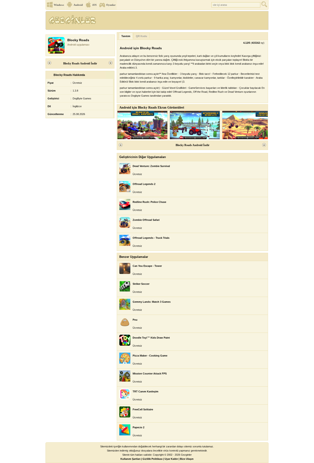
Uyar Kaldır (171, 458)
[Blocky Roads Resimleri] (142, 125)
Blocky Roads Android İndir (80, 63)
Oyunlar (111, 4)
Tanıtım (125, 36)
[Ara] (264, 5)
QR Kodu (141, 36)
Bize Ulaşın (187, 458)
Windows (59, 4)
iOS (94, 4)
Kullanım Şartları (130, 458)
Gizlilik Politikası (153, 458)
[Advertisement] (184, 22)
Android (78, 4)
